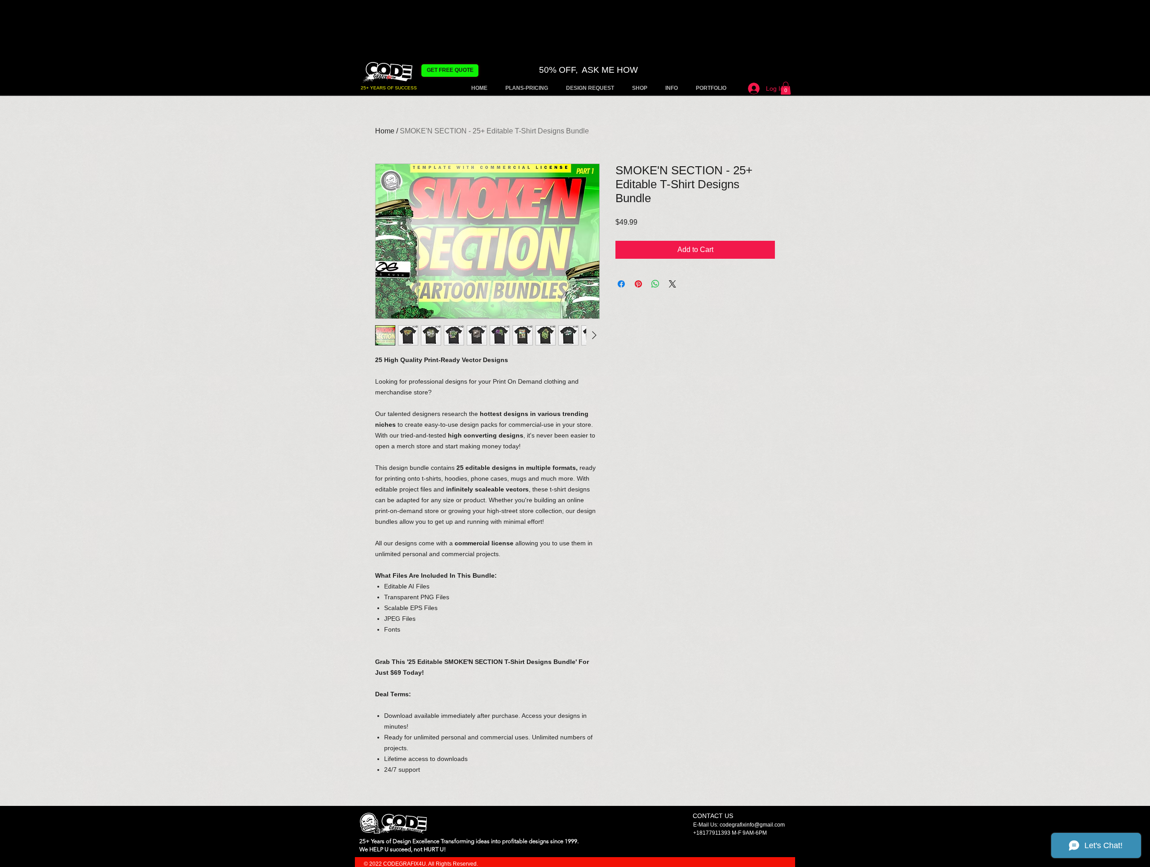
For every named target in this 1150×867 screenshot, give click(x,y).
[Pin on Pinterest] (638, 284)
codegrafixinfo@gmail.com (752, 825)
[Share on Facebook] (621, 284)
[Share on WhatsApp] (655, 284)
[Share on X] (672, 284)
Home (384, 131)
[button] (785, 88)
